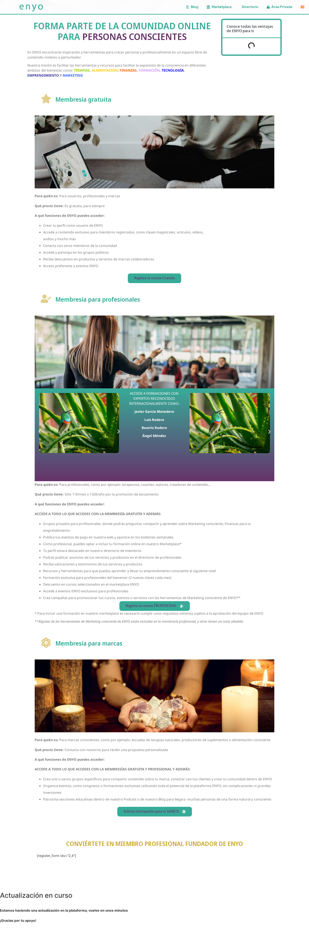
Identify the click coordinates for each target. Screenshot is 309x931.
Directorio (250, 7)
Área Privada (281, 7)
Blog (194, 7)
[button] (39, 431)
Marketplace (222, 7)
